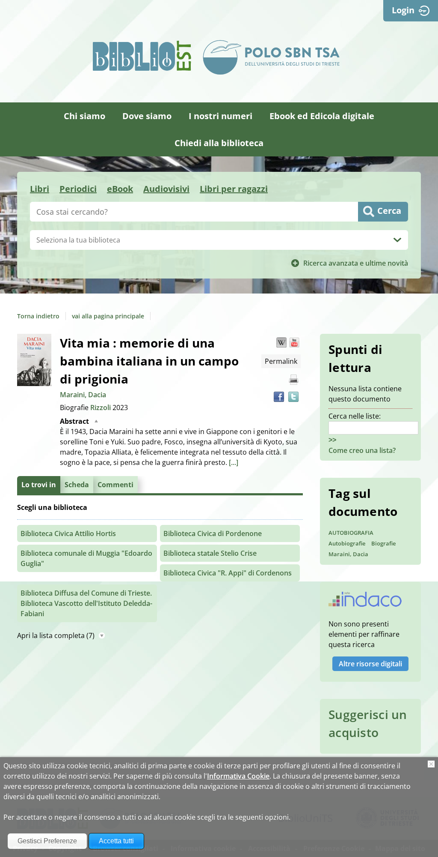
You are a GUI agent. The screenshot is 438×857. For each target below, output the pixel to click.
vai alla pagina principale (108, 316)
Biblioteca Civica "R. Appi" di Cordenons (227, 573)
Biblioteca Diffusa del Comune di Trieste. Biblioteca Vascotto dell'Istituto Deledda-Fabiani (86, 603)
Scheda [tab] (77, 484)
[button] (281, 342)
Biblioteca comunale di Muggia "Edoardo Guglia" (86, 558)
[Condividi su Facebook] (279, 397)
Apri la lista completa (56, 635)
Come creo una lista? (362, 450)
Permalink (281, 361)
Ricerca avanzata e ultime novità (355, 263)
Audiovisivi (166, 189)
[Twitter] (293, 397)
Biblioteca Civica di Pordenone (212, 533)
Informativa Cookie (238, 776)
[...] (233, 462)
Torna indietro (38, 316)
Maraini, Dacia (83, 394)
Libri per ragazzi (234, 189)
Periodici (78, 189)
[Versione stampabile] (293, 380)
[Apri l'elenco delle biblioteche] (397, 240)
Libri (39, 189)
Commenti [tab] (115, 484)
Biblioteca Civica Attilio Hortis (68, 533)
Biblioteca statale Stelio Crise (210, 553)
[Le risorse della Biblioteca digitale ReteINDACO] (365, 602)
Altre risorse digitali (370, 663)
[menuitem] (84, 115)
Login (403, 10)
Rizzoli (101, 407)
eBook (120, 189)
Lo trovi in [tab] (38, 484)
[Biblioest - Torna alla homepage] (142, 56)
